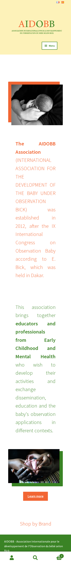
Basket (54, 554)
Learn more (36, 496)
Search (35, 558)
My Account (12, 558)
